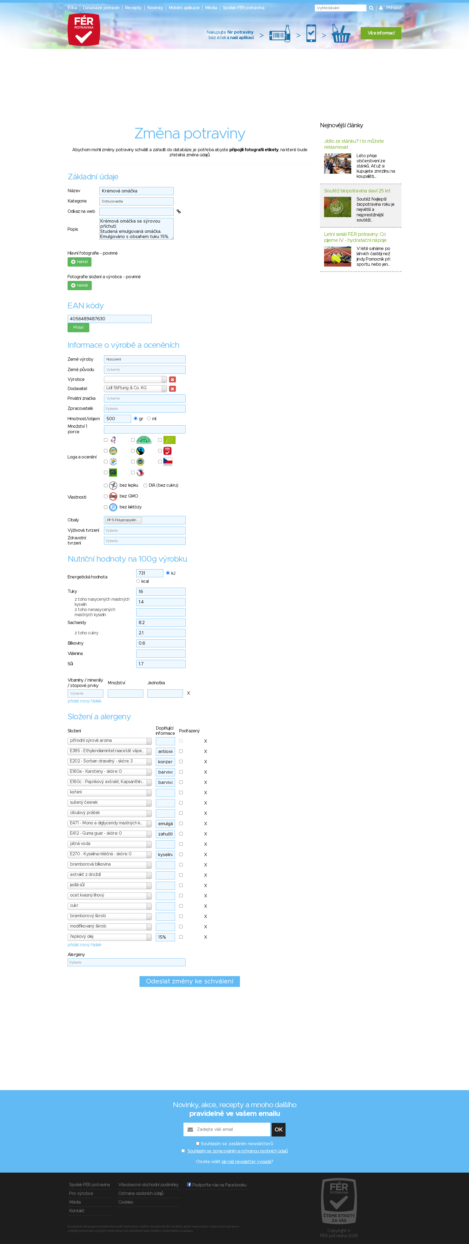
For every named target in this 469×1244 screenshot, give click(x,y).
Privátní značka (81, 398)
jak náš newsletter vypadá (246, 1162)
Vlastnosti (77, 497)
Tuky (72, 591)
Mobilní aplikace (184, 8)
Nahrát (81, 262)
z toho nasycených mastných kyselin (102, 602)
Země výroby (80, 359)
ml (154, 419)
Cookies (125, 1202)
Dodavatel (77, 389)
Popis (73, 229)
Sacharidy (77, 623)
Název (74, 191)
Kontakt (76, 1211)
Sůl (70, 664)
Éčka (72, 8)
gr (141, 419)
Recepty (133, 8)
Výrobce (76, 379)
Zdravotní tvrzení (77, 540)
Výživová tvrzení (83, 530)
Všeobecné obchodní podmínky (148, 1185)
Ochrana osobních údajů (140, 1193)
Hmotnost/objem (84, 419)
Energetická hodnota (87, 577)
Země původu (81, 370)
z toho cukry (86, 633)
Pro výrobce (81, 1193)
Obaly (73, 520)
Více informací (381, 33)
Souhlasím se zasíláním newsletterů (237, 1144)
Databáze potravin (101, 8)
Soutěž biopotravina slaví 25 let (357, 191)
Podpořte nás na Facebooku (218, 1185)
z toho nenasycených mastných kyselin (95, 612)
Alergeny (76, 954)
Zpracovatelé (80, 408)
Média (211, 8)
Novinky (155, 8)
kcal (144, 581)
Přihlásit (393, 8)
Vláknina (75, 653)
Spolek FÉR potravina (243, 8)
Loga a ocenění (82, 457)
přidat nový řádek (84, 701)
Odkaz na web (81, 211)
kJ (173, 573)
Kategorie (77, 201)
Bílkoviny (75, 643)
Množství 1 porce (77, 429)
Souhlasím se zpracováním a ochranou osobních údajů (238, 1151)
